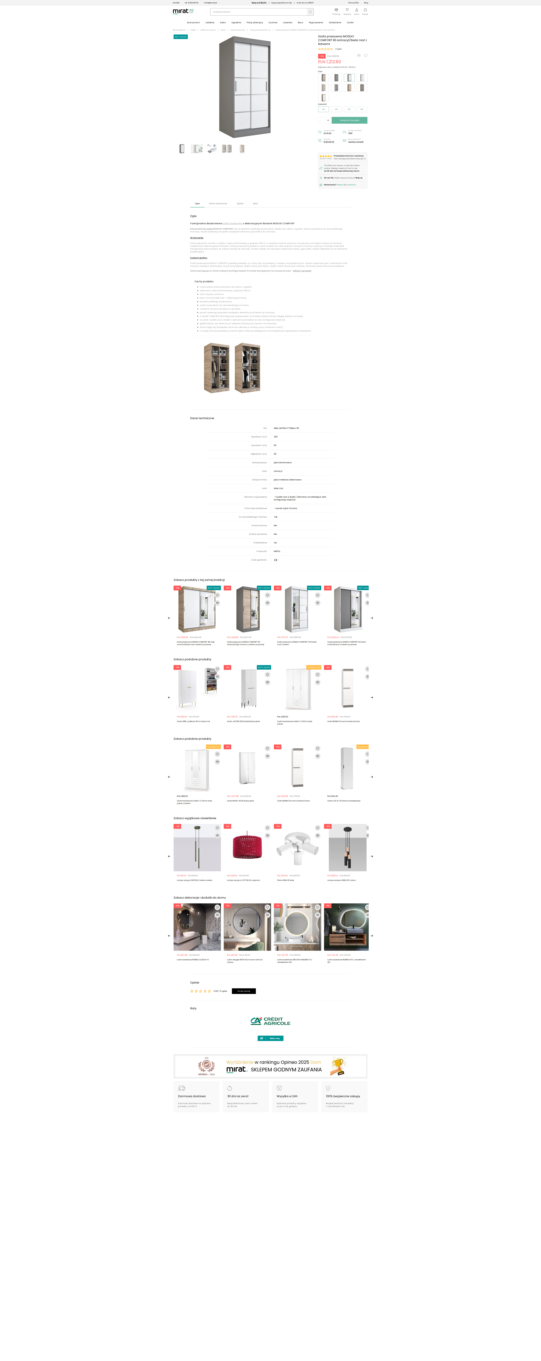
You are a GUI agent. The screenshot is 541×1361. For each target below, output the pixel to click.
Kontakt (176, 3)
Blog (366, 3)
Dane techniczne (218, 203)
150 (349, 109)
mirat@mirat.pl (210, 3)
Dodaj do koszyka (349, 120)
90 (323, 109)
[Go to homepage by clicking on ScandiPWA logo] (183, 14)
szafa (209, 228)
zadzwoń (351, 184)
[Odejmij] (320, 120)
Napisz (340, 184)
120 (336, 109)
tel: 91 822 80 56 (191, 3)
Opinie (240, 203)
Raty (255, 203)
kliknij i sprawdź (302, 270)
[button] (310, 11)
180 (362, 109)
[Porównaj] (359, 55)
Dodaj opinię (244, 991)
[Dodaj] (328, 120)
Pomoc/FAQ (353, 3)
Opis (197, 203)
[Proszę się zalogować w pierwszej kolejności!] (365, 55)
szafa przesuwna (232, 223)
